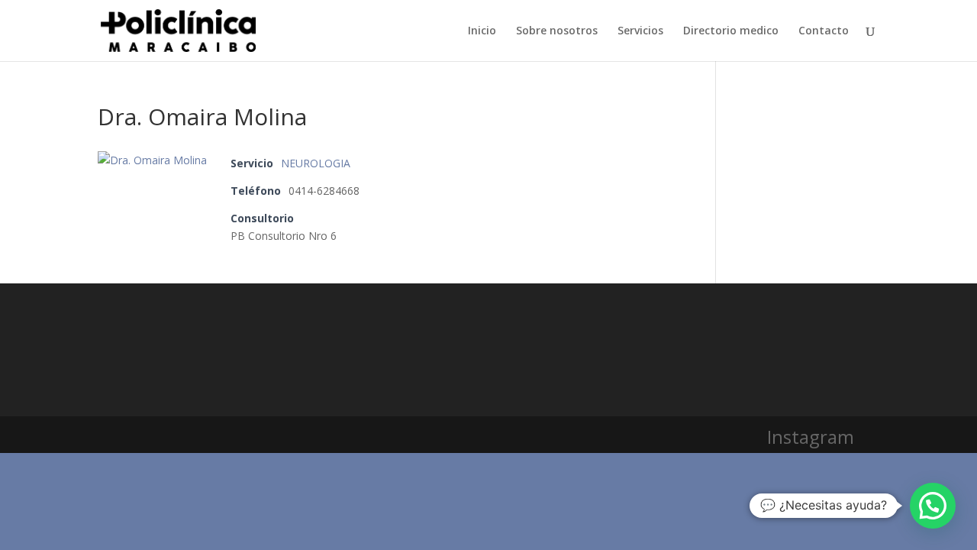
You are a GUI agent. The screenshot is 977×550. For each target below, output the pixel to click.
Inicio (482, 31)
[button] (933, 506)
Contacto (823, 31)
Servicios (640, 31)
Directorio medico (731, 31)
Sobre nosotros (557, 31)
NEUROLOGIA (315, 163)
